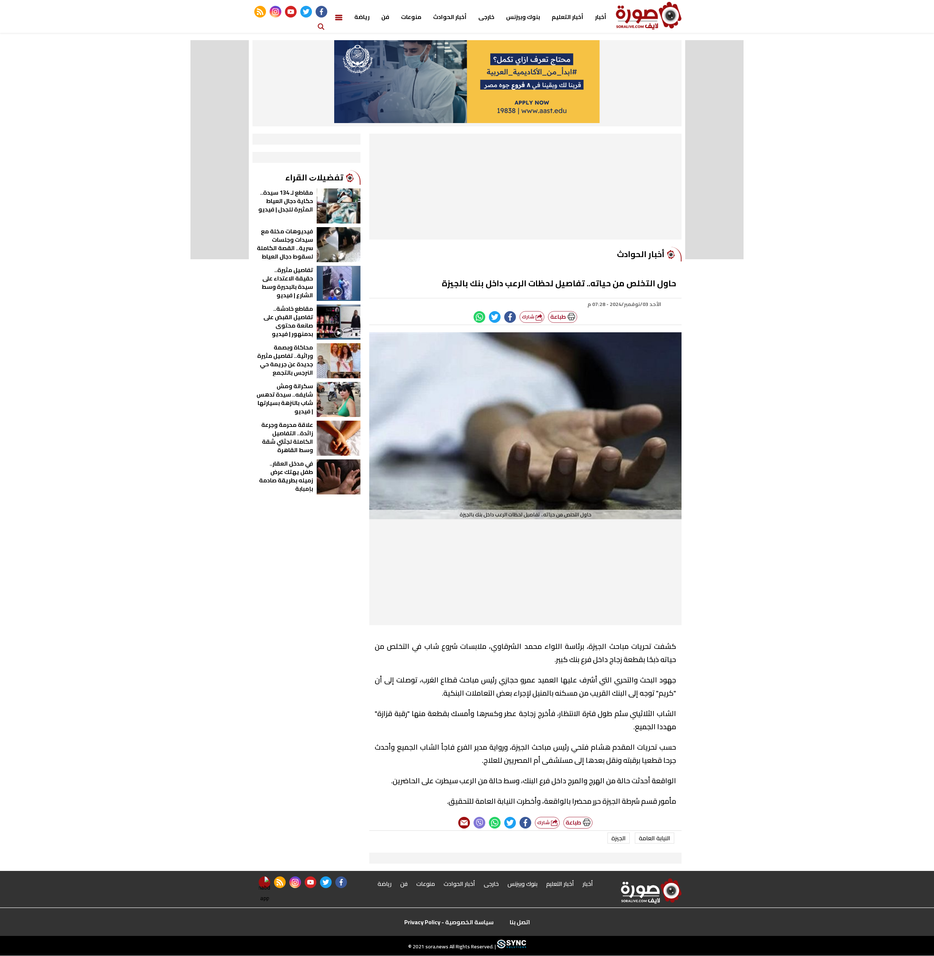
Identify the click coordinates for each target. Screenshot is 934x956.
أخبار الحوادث (450, 16)
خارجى (486, 16)
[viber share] (479, 823)
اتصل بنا (520, 922)
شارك (529, 316)
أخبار (600, 16)
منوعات (411, 16)
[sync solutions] (511, 947)
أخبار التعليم (567, 16)
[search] (321, 26)
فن (385, 16)
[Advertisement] (525, 188)
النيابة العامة (654, 838)
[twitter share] (495, 317)
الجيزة (618, 838)
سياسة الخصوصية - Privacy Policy (449, 922)
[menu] (339, 16)
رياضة (362, 16)
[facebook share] (510, 317)
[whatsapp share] (479, 317)
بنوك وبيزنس (523, 16)
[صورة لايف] (649, 16)
